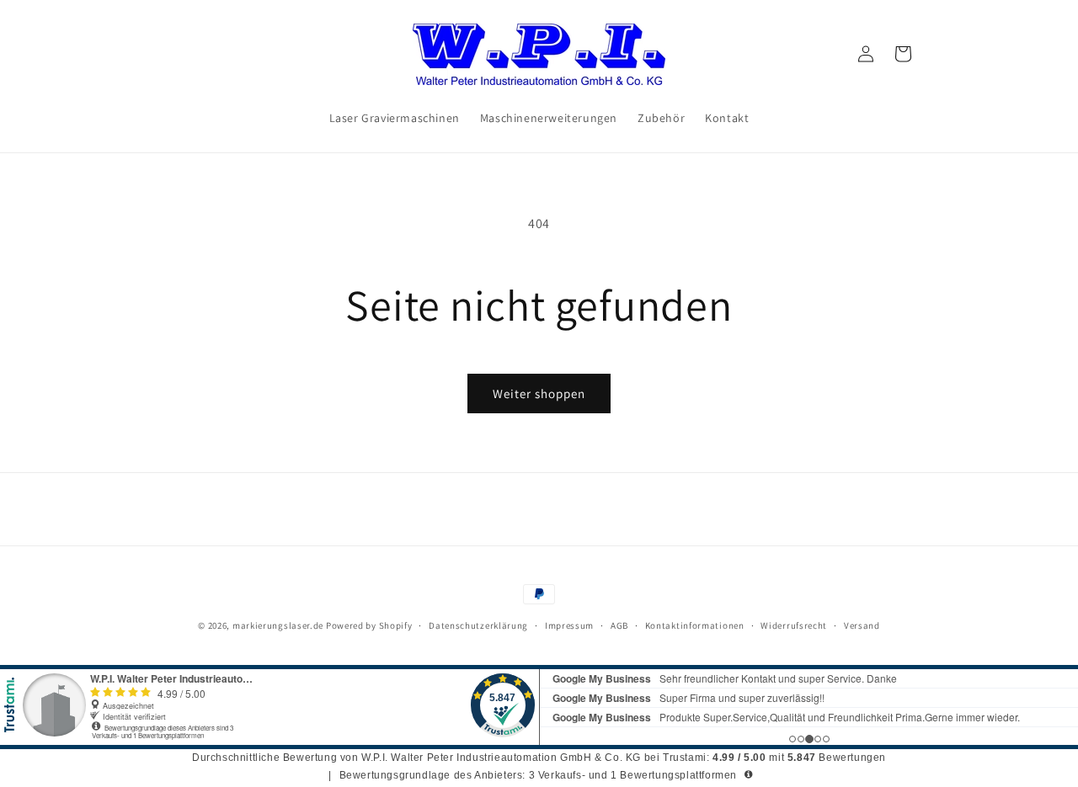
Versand (862, 625)
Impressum (569, 625)
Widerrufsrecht (793, 625)
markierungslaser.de (277, 625)
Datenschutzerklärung (478, 625)
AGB (619, 625)
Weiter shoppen (539, 393)
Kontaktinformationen (694, 625)
